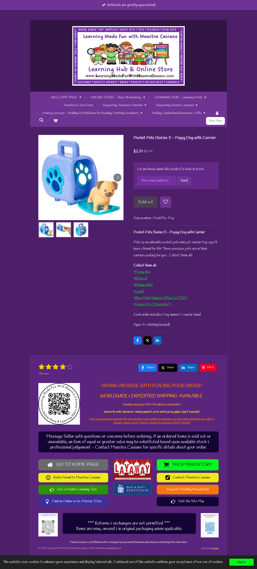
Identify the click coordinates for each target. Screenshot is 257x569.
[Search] (41, 120)
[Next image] (117, 178)
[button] (46, 229)
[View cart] (55, 121)
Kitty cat (141, 278)
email (176, 412)
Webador (215, 548)
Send (184, 180)
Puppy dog (142, 271)
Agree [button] (241, 562)
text (184, 412)
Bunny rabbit (144, 284)
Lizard (139, 291)
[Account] (217, 113)
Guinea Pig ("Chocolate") (153, 304)
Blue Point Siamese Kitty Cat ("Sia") (161, 298)
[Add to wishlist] (165, 202)
